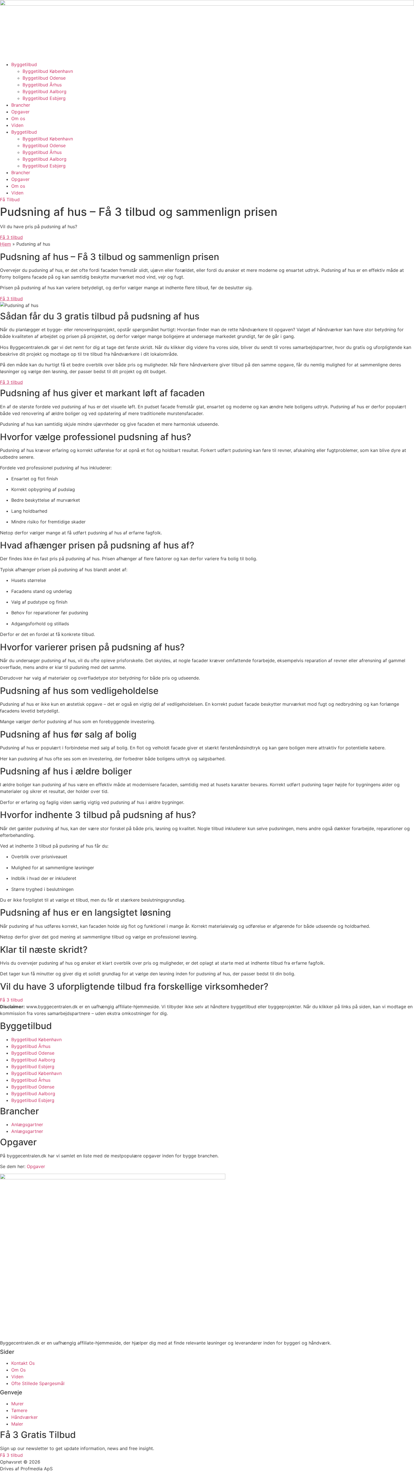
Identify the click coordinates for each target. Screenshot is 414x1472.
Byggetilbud (24, 64)
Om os (18, 118)
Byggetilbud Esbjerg (44, 98)
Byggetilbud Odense (44, 78)
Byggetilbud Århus (42, 85)
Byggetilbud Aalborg (44, 91)
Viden (17, 125)
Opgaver (20, 112)
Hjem (5, 244)
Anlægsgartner (27, 1124)
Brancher (20, 105)
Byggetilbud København (48, 71)
